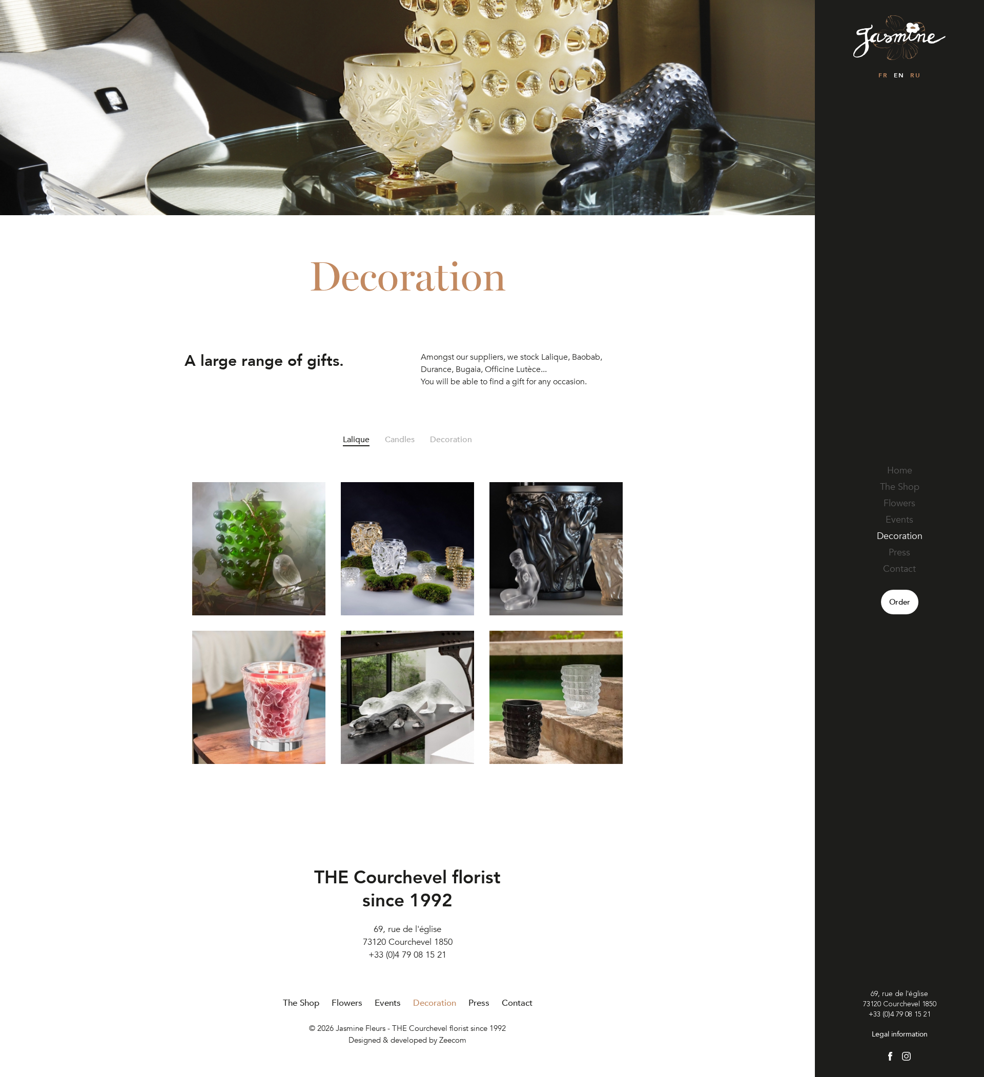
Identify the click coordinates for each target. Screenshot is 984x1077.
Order (899, 602)
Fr (883, 75)
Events (899, 519)
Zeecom (452, 1040)
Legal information (900, 1034)
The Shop (899, 487)
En (899, 75)
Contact (899, 569)
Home (899, 470)
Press (899, 552)
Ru (915, 75)
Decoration (899, 536)
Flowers (899, 503)
